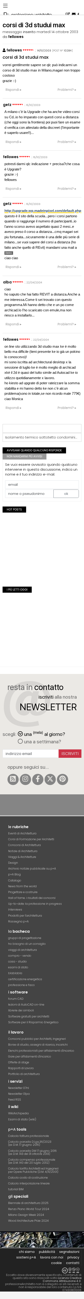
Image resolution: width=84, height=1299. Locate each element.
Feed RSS (14, 1100)
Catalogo (14, 880)
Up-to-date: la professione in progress (35, 904)
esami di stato (18, 967)
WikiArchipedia (18, 1113)
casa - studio (17, 961)
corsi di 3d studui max (26, 57)
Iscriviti (70, 753)
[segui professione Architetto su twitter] (50, 779)
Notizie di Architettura (22, 851)
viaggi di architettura (22, 950)
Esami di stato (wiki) (22, 1119)
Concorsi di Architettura (24, 845)
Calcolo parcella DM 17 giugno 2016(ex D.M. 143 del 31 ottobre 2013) (32, 1152)
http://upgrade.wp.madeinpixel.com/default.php (42, 211)
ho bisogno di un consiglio (27, 944)
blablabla (15, 973)
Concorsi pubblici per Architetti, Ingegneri (37, 1039)
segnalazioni (69, 1251)
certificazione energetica (25, 979)
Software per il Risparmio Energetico (33, 1022)
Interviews (15, 909)
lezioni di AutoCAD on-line (26, 1005)
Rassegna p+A (18, 921)
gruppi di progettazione (24, 938)
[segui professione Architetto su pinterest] (62, 779)
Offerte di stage (18, 1062)
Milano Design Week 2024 (26, 1215)
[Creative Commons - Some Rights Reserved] (42, 1270)
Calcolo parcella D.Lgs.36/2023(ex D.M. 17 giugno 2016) (29, 1143)
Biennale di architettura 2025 (28, 1203)
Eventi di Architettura (22, 833)
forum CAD (16, 999)
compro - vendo (19, 956)
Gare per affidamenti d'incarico (29, 1056)
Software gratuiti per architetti (28, 1016)
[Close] (3, 1297)
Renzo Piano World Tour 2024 (28, 1209)
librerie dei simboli (21, 1010)
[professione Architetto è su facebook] (37, 779)
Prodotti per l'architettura (25, 916)
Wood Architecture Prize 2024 (28, 1221)
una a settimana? (42, 741)
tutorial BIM (16, 1189)
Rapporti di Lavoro (21, 1068)
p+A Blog (14, 874)
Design (13, 863)
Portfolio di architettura (24, 1074)
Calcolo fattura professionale (28, 1136)
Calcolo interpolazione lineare (29, 1183)
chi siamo (27, 1251)
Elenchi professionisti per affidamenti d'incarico (41, 1051)
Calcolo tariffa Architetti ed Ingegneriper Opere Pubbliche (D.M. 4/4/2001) (33, 1169)
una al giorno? (44, 733)
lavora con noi (51, 1257)
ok (66, 493)
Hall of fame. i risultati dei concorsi (32, 898)
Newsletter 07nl (18, 1088)
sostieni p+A (26, 1257)
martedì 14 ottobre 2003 (57, 31)
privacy (73, 1257)
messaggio (12, 31)
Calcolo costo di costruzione (28, 1178)
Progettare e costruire (23, 892)
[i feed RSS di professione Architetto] (13, 779)
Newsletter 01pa (19, 1094)
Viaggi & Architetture (22, 857)
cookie (56, 1263)
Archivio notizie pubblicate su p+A (32, 869)
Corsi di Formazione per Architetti (31, 839)
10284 (67, 50)
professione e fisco (21, 985)
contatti (72, 1263)
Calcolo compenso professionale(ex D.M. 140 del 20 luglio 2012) (31, 1161)
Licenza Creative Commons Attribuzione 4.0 (62, 1279)
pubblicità (47, 1251)
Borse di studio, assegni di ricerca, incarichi (38, 1045)
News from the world (22, 886)
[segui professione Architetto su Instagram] (25, 779)
